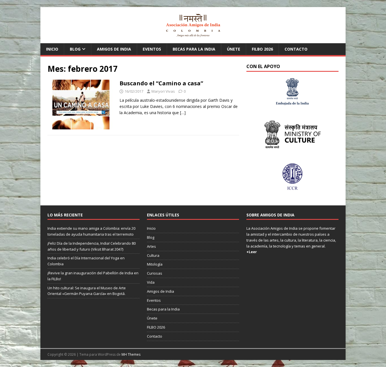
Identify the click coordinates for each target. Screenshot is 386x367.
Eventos (152, 49)
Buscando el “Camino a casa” (161, 83)
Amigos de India (114, 49)
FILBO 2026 (262, 49)
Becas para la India (194, 49)
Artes (151, 246)
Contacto (296, 49)
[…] (183, 112)
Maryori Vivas (163, 91)
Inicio (52, 49)
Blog (75, 49)
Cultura (153, 255)
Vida (151, 282)
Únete (233, 49)
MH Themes (131, 354)
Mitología (154, 264)
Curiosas (154, 273)
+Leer (251, 251)
